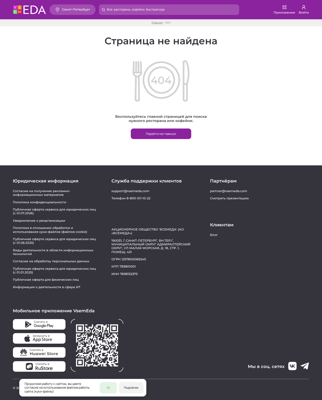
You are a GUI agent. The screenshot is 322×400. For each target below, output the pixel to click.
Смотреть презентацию (229, 198)
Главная (157, 22)
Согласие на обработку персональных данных (51, 261)
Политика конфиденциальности (39, 202)
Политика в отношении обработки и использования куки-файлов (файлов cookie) (50, 230)
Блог (214, 235)
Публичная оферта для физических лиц (46, 280)
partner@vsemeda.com (228, 191)
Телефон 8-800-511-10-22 (130, 198)
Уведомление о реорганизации (39, 221)
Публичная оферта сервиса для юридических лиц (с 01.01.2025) (54, 270)
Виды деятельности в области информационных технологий (53, 252)
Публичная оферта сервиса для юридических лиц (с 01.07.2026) (54, 211)
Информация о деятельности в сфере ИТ (47, 287)
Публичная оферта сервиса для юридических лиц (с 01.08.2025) (54, 241)
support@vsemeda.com (130, 191)
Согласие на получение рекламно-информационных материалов (42, 193)
